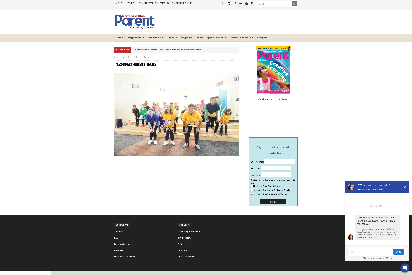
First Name (256, 168)
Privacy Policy (120, 250)
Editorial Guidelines (123, 244)
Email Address (257, 162)
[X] (229, 3)
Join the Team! (184, 238)
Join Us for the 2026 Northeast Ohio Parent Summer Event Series (167, 49)
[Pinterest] (235, 3)
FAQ (116, 238)
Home (117, 57)
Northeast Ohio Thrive (124, 257)
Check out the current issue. (273, 99)
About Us (120, 3)
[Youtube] (247, 3)
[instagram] (253, 3)
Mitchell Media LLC (186, 257)
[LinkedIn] (241, 3)
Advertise (131, 3)
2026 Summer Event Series (179, 3)
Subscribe (160, 3)
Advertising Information (189, 231)
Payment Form (146, 3)
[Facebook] (223, 3)
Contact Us (182, 244)
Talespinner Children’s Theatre (136, 57)
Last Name (256, 175)
